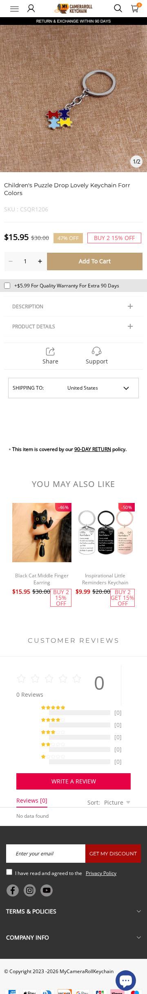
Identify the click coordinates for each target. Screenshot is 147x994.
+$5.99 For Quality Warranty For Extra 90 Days (66, 285)
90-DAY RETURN (92, 449)
